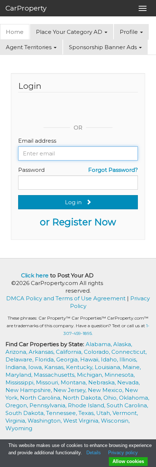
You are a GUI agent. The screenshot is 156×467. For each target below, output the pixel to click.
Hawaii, (90, 359)
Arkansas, (42, 351)
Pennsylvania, (48, 405)
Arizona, (17, 351)
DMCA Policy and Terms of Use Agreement (66, 298)
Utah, (104, 412)
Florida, (45, 359)
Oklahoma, (134, 397)
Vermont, (125, 412)
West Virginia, (82, 420)
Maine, (132, 367)
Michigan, (90, 374)
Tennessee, (62, 412)
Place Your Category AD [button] (70, 31)
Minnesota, (119, 374)
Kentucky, (80, 367)
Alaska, (122, 344)
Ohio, (111, 397)
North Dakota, (83, 397)
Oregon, (17, 405)
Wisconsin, (115, 420)
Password (31, 169)
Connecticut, (129, 351)
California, (70, 351)
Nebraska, (102, 382)
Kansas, (55, 367)
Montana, (74, 382)
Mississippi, (20, 382)
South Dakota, (25, 412)
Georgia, (68, 359)
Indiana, (16, 367)
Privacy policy (123, 452)
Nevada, (128, 382)
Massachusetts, (55, 374)
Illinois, (128, 359)
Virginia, (16, 420)
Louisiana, (109, 367)
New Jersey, (70, 390)
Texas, (87, 412)
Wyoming (18, 428)
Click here (35, 275)
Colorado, (97, 351)
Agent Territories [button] (29, 47)
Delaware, (20, 359)
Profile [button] (129, 31)
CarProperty (25, 8)
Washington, (45, 420)
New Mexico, (106, 390)
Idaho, (110, 359)
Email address (37, 140)
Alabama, (99, 344)
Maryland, (19, 374)
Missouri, (48, 382)
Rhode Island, (87, 405)
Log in (75, 202)
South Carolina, (127, 405)
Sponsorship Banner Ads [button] (103, 47)
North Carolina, (41, 397)
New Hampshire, (29, 390)
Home (15, 31)
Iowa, (36, 367)
